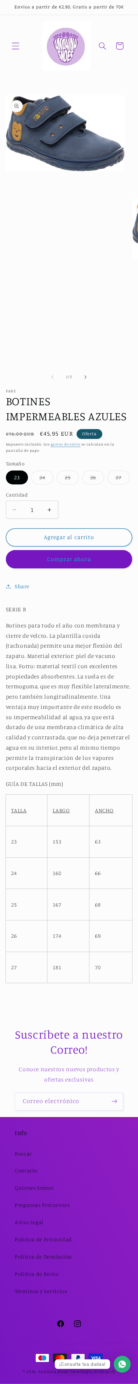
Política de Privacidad (43, 1239)
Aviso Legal (29, 1222)
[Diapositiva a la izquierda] (52, 377)
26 (97, 479)
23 (17, 477)
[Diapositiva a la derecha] (86, 377)
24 (46, 479)
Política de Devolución (43, 1256)
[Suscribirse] (114, 1101)
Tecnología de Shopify (92, 1371)
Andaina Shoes (53, 1371)
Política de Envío (37, 1274)
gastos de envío (66, 444)
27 (123, 479)
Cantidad (17, 495)
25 (72, 479)
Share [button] (22, 586)
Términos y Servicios (41, 1291)
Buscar (23, 1153)
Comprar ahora (69, 559)
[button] (15, 45)
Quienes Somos (34, 1188)
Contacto (26, 1170)
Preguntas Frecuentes (42, 1205)
